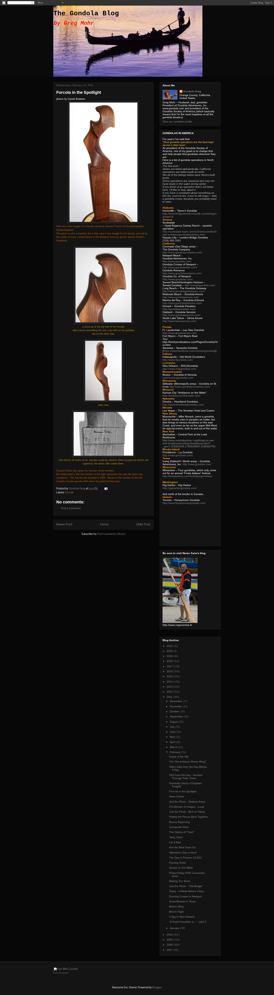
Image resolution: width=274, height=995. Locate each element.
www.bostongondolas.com (178, 377)
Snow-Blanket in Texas (182, 901)
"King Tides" (176, 837)
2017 (170, 666)
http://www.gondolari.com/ (178, 455)
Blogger (157, 987)
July (172, 726)
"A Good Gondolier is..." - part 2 (187, 921)
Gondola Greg (192, 91)
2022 (170, 646)
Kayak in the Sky (179, 756)
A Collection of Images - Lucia (186, 806)
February (175, 752)
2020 (170, 651)
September (177, 716)
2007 (170, 949)
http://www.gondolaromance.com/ (182, 273)
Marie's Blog (176, 906)
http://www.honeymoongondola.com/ (184, 503)
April (173, 742)
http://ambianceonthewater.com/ (181, 395)
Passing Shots (177, 862)
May (173, 736)
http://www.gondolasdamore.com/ (182, 303)
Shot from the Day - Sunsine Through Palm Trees (185, 777)
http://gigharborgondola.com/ (180, 488)
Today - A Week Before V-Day (186, 891)
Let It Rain (175, 842)
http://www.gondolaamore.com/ (181, 297)
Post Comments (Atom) (111, 534)
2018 (170, 661)
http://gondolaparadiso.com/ (179, 309)
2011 (170, 696)
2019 (170, 656)
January (175, 928)
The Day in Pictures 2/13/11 (185, 857)
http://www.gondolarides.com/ (180, 267)
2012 (170, 691)
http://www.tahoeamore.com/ (179, 321)
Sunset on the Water (181, 867)
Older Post (143, 524)
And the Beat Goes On (182, 847)
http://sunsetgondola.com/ (200, 285)
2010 (170, 934)
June (173, 731)
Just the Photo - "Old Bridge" (186, 886)
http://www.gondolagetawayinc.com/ (184, 291)
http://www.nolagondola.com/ (179, 368)
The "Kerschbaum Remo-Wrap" (187, 761)
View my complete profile (177, 121)
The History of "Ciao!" (181, 832)
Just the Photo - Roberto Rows (187, 801)
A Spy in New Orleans (182, 916)
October (175, 711)
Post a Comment (71, 508)
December (176, 701)
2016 (170, 671)
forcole (69, 492)
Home (104, 524)
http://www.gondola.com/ (177, 261)
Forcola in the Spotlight (182, 791)
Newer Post (64, 524)
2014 (170, 681)
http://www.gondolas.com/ (178, 279)
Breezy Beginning (179, 821)
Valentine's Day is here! (183, 852)
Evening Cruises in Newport (185, 896)
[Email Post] (105, 488)
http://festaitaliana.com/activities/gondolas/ (187, 476)
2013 (170, 686)
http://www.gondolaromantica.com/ (189, 386)
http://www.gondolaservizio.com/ (181, 315)
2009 (170, 939)
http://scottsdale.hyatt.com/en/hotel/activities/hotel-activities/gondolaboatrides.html (190, 233)
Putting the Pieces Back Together (188, 816)
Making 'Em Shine (179, 881)
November (176, 706)
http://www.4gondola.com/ (178, 359)
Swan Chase (176, 796)
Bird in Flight (176, 911)
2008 (170, 944)
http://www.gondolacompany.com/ (182, 252)
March (174, 747)
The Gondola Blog (86, 13)
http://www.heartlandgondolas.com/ (183, 404)
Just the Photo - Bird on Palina (187, 811)
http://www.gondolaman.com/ (180, 332)
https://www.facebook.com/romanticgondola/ (189, 350)
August (174, 721)
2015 (170, 676)
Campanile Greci (179, 827)
